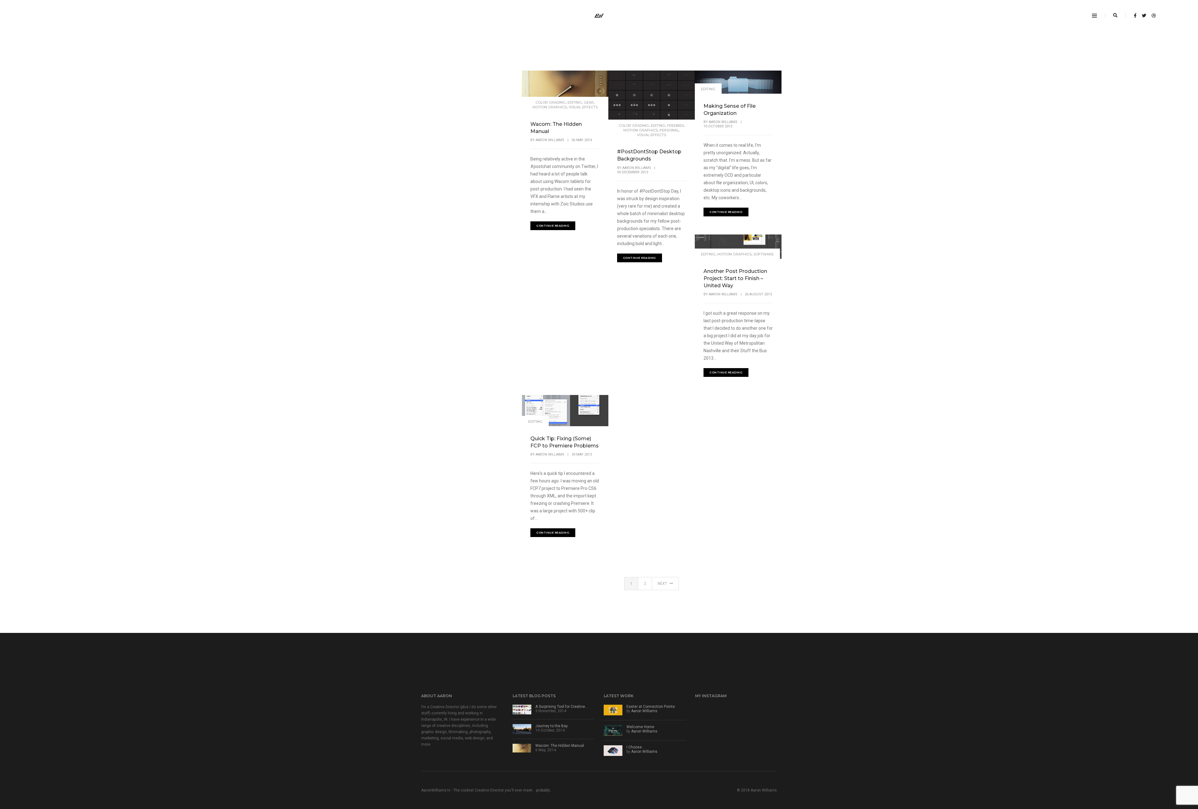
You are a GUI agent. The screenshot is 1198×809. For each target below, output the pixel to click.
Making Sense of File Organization (730, 109)
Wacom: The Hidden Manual (556, 127)
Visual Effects (583, 107)
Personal (669, 130)
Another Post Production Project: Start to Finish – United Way (735, 278)
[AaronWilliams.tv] (599, 15)
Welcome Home (640, 727)
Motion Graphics (550, 107)
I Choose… (635, 747)
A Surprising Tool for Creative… (561, 706)
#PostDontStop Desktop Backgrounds (649, 155)
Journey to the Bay (551, 726)
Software (763, 254)
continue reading (552, 225)
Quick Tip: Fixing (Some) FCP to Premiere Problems (564, 442)
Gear (589, 102)
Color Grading (550, 102)
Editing (574, 102)
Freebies (675, 125)
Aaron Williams (550, 140)
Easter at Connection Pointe (650, 706)
